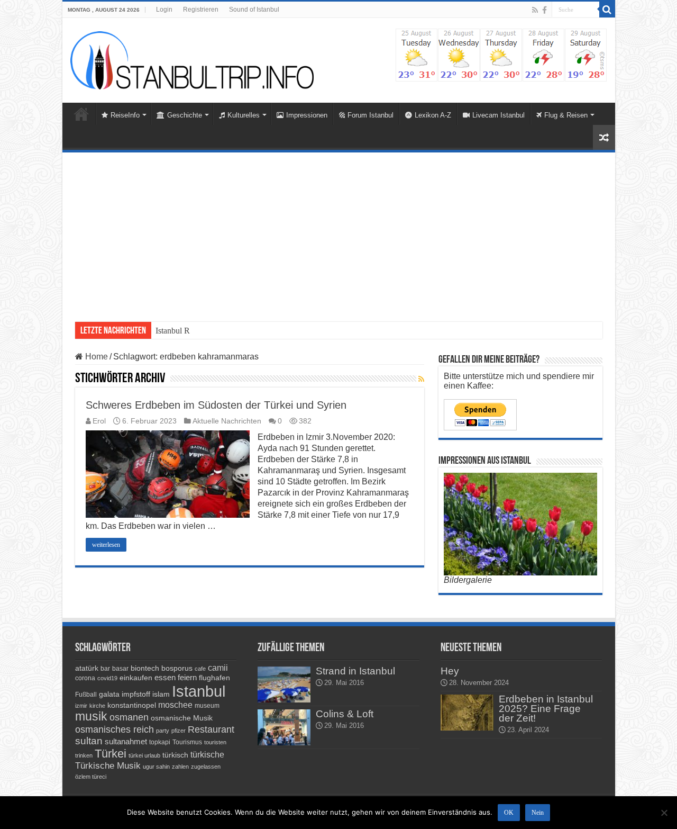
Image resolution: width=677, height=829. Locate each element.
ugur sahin (156, 766)
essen (165, 677)
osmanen (129, 717)
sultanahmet (126, 741)
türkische (207, 754)
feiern (187, 677)
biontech (145, 668)
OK (509, 812)
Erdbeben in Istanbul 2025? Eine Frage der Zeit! (546, 708)
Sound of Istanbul (254, 9)
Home (81, 114)
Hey (450, 671)
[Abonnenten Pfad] (421, 379)
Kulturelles (243, 115)
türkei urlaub (144, 755)
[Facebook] (544, 10)
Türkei (110, 753)
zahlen (180, 766)
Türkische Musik (108, 766)
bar (105, 668)
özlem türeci (90, 776)
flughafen (214, 677)
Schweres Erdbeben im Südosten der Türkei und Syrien (216, 405)
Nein (538, 812)
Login (164, 9)
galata (109, 694)
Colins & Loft (344, 713)
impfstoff (136, 694)
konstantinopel (131, 705)
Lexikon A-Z (433, 115)
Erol (99, 421)
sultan (89, 740)
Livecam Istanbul (498, 115)
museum (207, 705)
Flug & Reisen (566, 115)
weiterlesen (106, 544)
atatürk (86, 668)
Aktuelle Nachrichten (227, 421)
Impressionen (306, 115)
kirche (97, 705)
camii (218, 667)
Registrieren (200, 9)
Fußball (86, 694)
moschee (175, 704)
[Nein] (663, 812)
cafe (200, 668)
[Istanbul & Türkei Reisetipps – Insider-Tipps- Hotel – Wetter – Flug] (192, 59)
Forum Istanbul (370, 115)
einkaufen (136, 677)
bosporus (177, 668)
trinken (84, 755)
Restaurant (211, 729)
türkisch (175, 755)
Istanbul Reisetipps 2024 (196, 330)
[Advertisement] (338, 232)
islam (161, 694)
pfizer (178, 730)
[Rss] (535, 10)
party (162, 730)
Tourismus (187, 742)
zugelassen (206, 766)
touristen (215, 742)
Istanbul (198, 691)
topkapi (159, 742)
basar (120, 668)
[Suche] (607, 9)
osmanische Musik (182, 718)
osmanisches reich (114, 729)
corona (85, 678)
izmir (81, 705)
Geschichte (184, 115)
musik (91, 716)
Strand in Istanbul (355, 671)
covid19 (107, 678)
